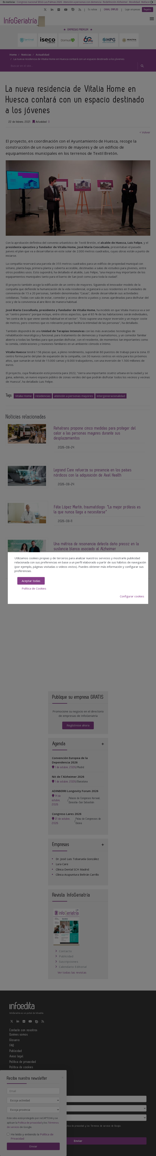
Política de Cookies (34, 588)
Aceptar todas (31, 581)
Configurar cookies (132, 596)
